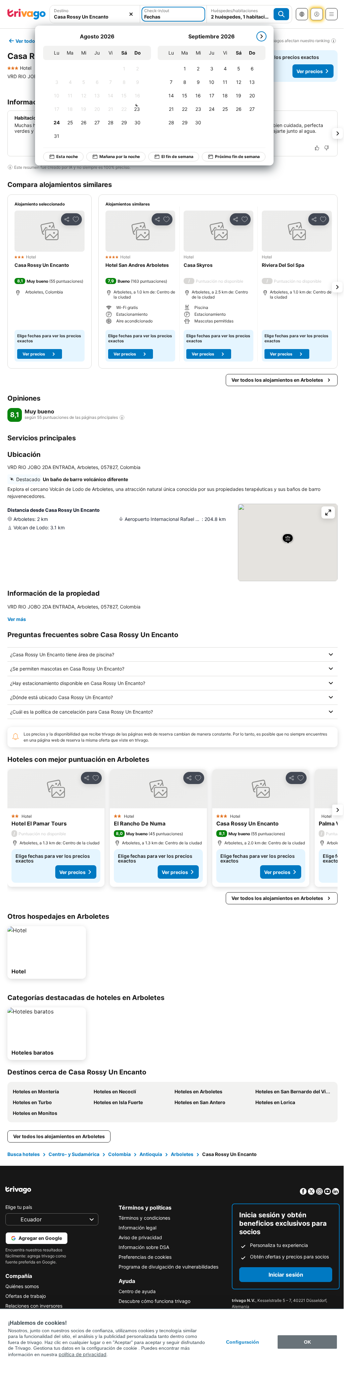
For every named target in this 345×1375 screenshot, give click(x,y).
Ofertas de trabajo (25, 1296)
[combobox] (95, 14)
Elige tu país (18, 1207)
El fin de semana (177, 156)
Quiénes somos (22, 1286)
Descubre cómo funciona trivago (153, 1301)
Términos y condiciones (142, 1218)
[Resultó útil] (317, 148)
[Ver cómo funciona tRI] (122, 417)
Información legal (136, 1227)
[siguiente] (261, 36)
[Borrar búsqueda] (131, 14)
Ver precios (309, 71)
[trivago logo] (26, 14)
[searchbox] (95, 16)
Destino (61, 10)
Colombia (118, 1154)
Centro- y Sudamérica (73, 1154)
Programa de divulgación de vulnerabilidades (167, 1267)
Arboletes (181, 1154)
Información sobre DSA (142, 1247)
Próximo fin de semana (237, 156)
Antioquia (150, 1154)
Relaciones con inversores (33, 1306)
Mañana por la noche (119, 156)
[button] (94, 14)
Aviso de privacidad (138, 1237)
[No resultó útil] (326, 148)
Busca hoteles (23, 1154)
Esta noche (67, 156)
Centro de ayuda (135, 1291)
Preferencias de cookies (143, 1257)
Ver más (16, 619)
